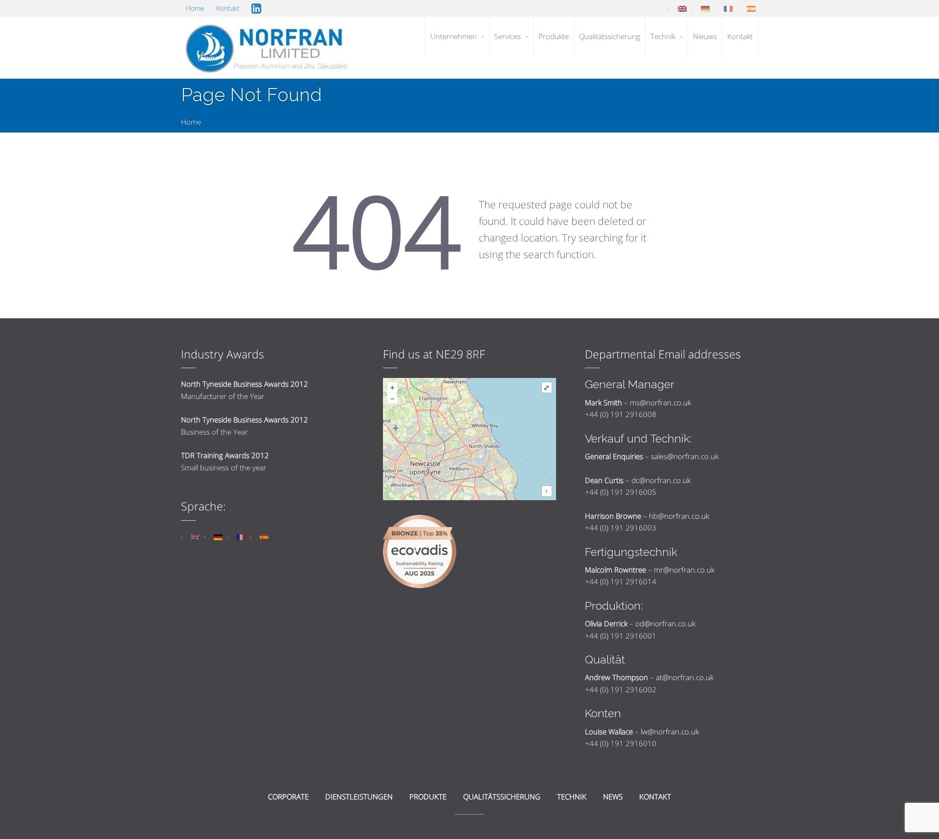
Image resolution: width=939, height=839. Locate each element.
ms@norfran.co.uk (660, 402)
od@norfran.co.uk (665, 623)
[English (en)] (682, 8)
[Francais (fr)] (728, 8)
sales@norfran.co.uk (684, 456)
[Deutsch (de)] (705, 8)
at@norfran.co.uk (685, 677)
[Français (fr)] (241, 536)
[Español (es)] (264, 536)
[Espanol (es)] (751, 8)
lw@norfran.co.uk (670, 731)
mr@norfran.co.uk (684, 569)
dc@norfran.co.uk (661, 480)
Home (191, 122)
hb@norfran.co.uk (679, 516)
